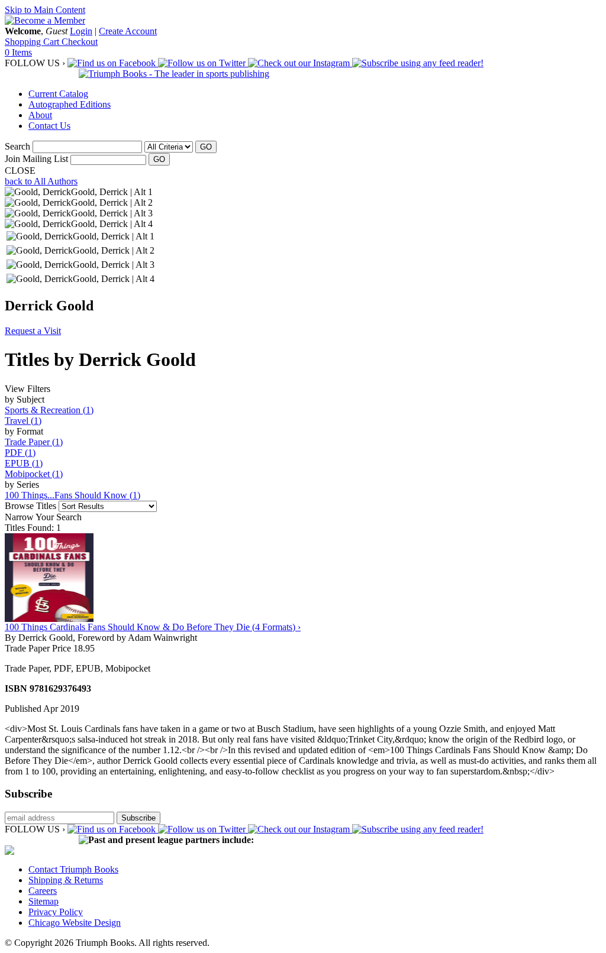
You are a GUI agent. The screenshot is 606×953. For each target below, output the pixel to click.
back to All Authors (41, 181)
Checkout (80, 42)
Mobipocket (34, 474)
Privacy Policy (55, 912)
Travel (23, 421)
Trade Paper (34, 442)
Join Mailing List (36, 159)
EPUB (24, 463)
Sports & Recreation (49, 410)
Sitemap (43, 901)
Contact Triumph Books (73, 869)
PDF (20, 453)
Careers (42, 891)
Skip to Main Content (45, 10)
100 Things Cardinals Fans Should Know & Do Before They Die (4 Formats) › (153, 627)
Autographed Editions (69, 104)
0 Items (18, 52)
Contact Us (49, 126)
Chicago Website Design (74, 923)
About (40, 115)
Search (17, 146)
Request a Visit (33, 331)
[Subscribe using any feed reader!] (417, 63)
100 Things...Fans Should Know (72, 495)
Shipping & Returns (65, 880)
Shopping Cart (33, 42)
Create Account (128, 31)
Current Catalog (58, 94)
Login (81, 31)
